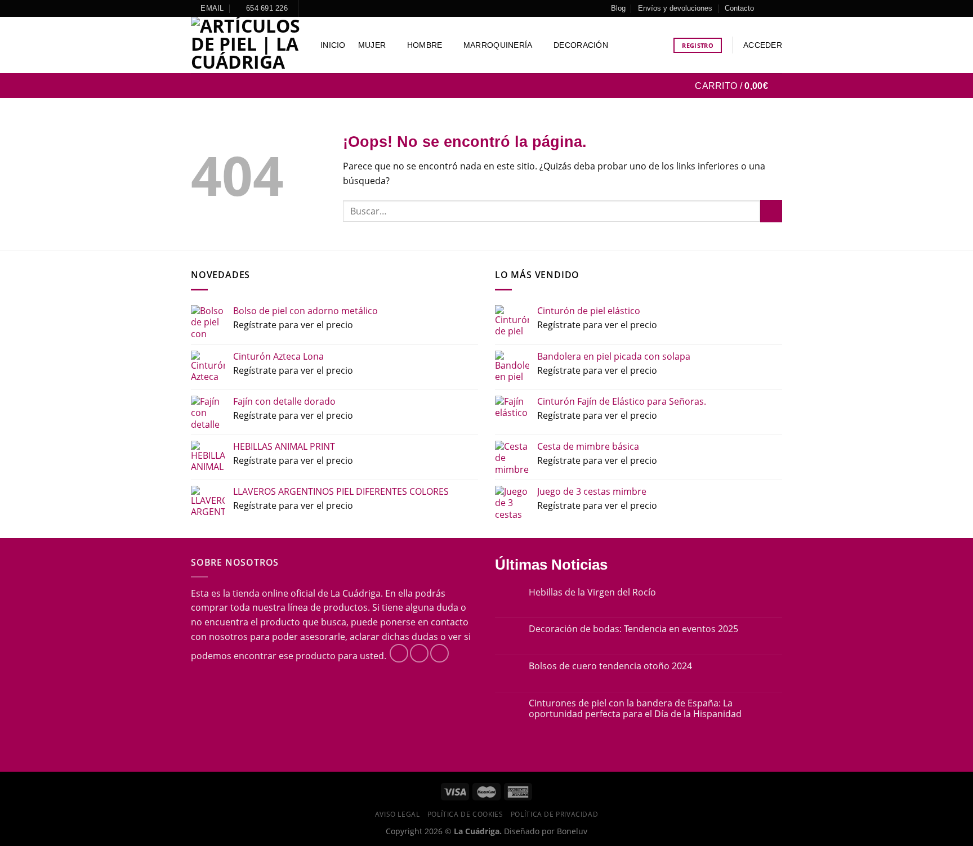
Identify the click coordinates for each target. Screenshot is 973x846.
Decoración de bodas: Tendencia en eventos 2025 (633, 629)
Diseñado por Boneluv (544, 831)
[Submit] (771, 211)
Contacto (739, 8)
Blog (618, 8)
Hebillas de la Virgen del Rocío (592, 592)
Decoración (581, 45)
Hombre (425, 45)
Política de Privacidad (554, 814)
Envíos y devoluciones (675, 8)
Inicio (333, 45)
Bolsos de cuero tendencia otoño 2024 (610, 666)
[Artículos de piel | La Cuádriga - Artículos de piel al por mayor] (247, 45)
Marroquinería (498, 45)
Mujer (372, 45)
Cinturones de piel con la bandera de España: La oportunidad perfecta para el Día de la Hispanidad (635, 708)
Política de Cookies (465, 814)
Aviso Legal (397, 814)
